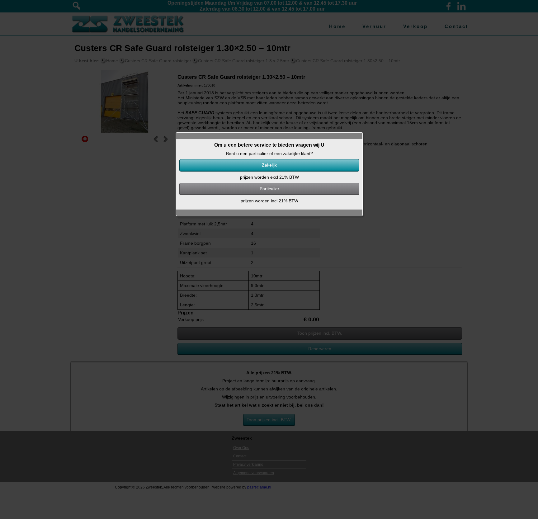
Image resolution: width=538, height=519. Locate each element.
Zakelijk (269, 165)
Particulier (269, 188)
